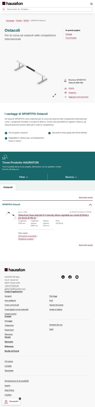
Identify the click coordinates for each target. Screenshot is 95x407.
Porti (51, 300)
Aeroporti (8, 296)
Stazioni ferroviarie (56, 305)
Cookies (8, 395)
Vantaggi (69, 34)
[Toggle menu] (91, 4)
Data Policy (9, 390)
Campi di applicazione (13, 292)
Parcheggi (53, 296)
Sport (51, 329)
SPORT (26, 20)
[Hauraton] (3, 3)
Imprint (7, 386)
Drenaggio (8, 321)
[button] (47, 204)
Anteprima (72, 92)
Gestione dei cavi (55, 325)
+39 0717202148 (12, 286)
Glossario (9, 342)
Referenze (9, 346)
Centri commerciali (12, 305)
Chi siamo (9, 361)
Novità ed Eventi (12, 351)
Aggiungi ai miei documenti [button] (78, 97)
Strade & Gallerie (55, 309)
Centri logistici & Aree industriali (16, 309)
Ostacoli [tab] (8, 187)
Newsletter (9, 371)
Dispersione (9, 330)
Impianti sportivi (10, 314)
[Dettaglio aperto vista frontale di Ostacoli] (31, 71)
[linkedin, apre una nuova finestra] (63, 282)
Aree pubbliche (10, 300)
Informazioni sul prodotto (27, 236)
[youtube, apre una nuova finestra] (77, 282)
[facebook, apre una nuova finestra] (70, 282)
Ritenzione (9, 334)
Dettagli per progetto (25, 239)
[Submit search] (4, 9)
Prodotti (19, 20)
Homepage (10, 20)
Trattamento (9, 325)
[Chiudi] (20, 398)
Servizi (8, 337)
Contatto (8, 366)
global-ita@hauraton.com (15, 289)
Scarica (71, 88)
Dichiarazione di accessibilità (17, 381)
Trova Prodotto (71, 38)
